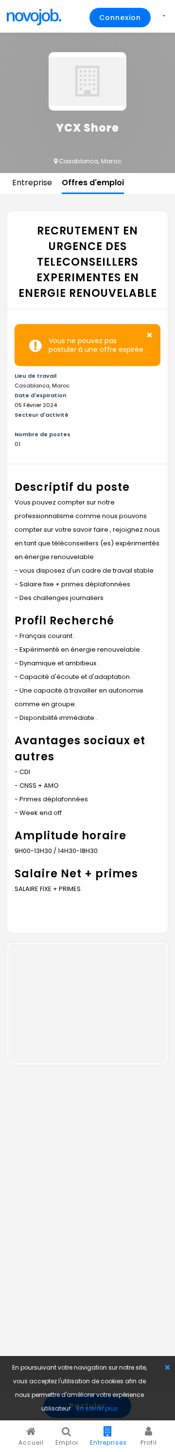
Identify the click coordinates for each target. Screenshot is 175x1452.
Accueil (31, 1442)
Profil (148, 1442)
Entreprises (108, 1442)
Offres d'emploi (93, 182)
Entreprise (32, 182)
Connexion (120, 17)
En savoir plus (97, 1408)
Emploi (66, 1442)
